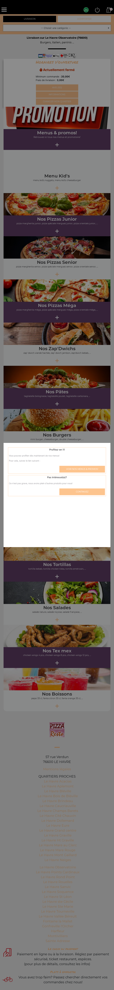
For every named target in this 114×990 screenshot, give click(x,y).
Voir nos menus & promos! (82, 469)
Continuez (82, 491)
